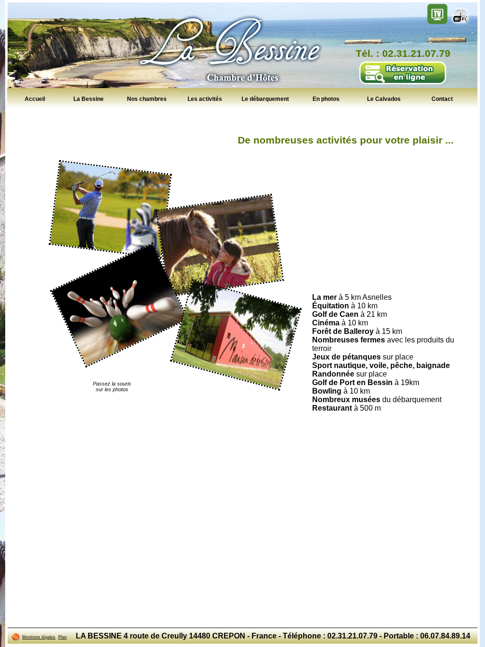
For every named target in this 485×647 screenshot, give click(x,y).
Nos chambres (147, 99)
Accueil (35, 99)
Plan (62, 637)
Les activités (205, 99)
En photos (326, 99)
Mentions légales (38, 637)
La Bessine (88, 99)
